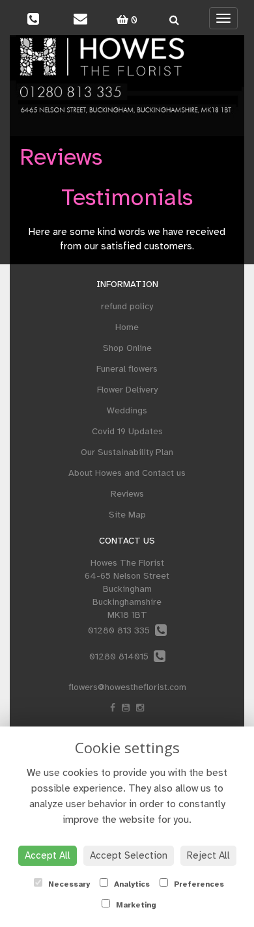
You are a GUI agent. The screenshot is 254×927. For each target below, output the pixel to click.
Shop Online (127, 347)
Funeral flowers (127, 368)
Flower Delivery (127, 389)
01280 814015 (121, 656)
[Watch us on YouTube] (126, 707)
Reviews (127, 493)
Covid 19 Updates (127, 431)
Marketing (134, 904)
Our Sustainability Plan (127, 452)
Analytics (130, 884)
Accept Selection (128, 855)
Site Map (127, 514)
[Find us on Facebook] (112, 707)
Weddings (127, 410)
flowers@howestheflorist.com (127, 687)
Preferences (197, 884)
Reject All (208, 855)
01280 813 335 (121, 630)
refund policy (127, 306)
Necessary (68, 884)
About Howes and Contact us (127, 472)
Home (127, 327)
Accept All (47, 855)
